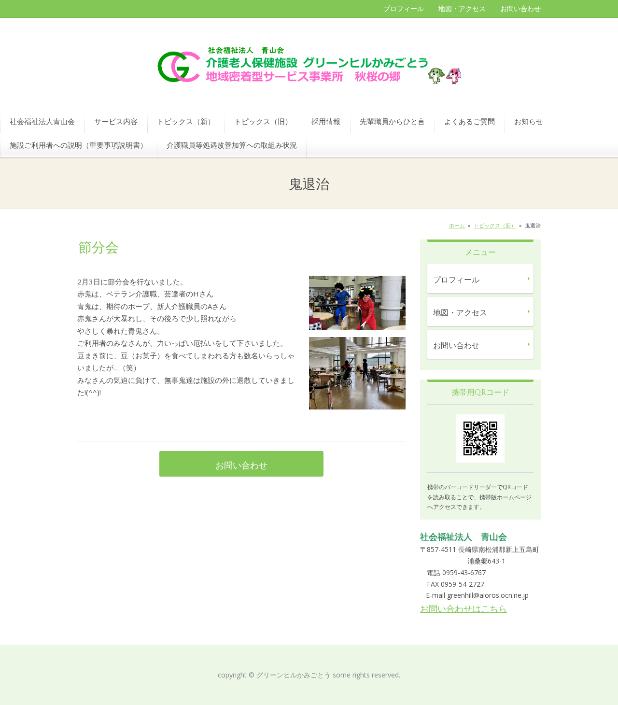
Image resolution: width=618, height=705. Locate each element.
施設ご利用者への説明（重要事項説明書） (78, 145)
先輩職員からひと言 (392, 121)
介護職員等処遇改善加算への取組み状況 (232, 145)
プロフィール (403, 8)
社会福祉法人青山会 (42, 121)
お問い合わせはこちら (463, 608)
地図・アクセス (462, 8)
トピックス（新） (186, 121)
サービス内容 (116, 121)
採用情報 (325, 121)
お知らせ (528, 121)
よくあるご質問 (469, 121)
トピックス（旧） (263, 121)
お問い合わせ (520, 8)
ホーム (457, 225)
